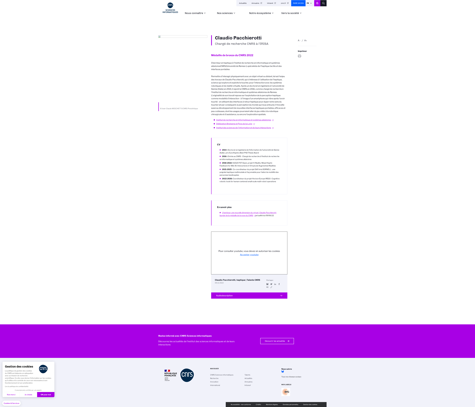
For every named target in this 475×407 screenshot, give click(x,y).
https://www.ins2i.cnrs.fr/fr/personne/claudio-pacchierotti (307, 56)
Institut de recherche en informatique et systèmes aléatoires (243, 120)
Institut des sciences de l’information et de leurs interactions (243, 128)
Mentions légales (272, 404)
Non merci (11, 395)
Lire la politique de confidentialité (16, 386)
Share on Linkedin (275, 284)
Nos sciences (225, 13)
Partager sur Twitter (271, 284)
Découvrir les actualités (275, 341)
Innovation (214, 382)
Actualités (243, 3)
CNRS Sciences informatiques (221, 375)
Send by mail (267, 287)
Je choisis (28, 395)
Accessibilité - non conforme (241, 404)
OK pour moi (46, 395)
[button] (11, 403)
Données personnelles (290, 404)
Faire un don (298, 3)
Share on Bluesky (267, 284)
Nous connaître (194, 13)
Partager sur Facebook (279, 284)
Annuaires (255, 3)
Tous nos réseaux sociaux (291, 377)
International (215, 385)
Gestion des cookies (310, 404)
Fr (308, 3)
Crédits (258, 404)
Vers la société (290, 13)
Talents (247, 375)
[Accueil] (170, 7)
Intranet (270, 3)
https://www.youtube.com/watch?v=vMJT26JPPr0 (271, 287)
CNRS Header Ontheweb (317, 3)
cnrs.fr (283, 3)
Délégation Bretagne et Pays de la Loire (234, 124)
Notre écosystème (260, 13)
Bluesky (283, 371)
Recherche (214, 378)
